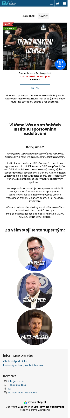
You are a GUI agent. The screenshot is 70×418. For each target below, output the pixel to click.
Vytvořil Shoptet (37, 402)
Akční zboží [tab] (28, 16)
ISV (9, 388)
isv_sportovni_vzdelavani (22, 392)
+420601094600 (17, 385)
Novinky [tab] (43, 16)
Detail (35, 87)
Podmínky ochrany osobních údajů (23, 365)
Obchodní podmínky (15, 361)
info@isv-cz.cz (16, 381)
